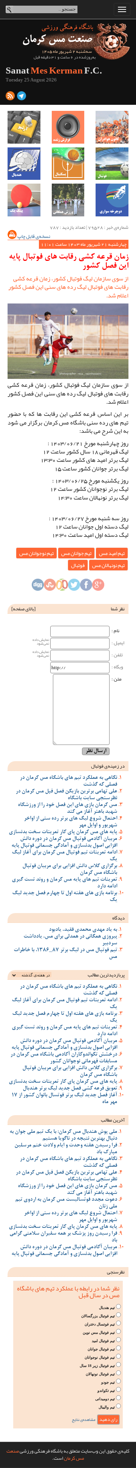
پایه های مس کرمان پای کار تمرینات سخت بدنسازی (63, 832)
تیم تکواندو (106, 1390)
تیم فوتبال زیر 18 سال (97, 1366)
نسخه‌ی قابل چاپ (33, 236)
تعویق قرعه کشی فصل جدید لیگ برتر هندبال (70, 1089)
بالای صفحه (23, 609)
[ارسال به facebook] (86, 587)
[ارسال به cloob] (62, 587)
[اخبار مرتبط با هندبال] (24, 163)
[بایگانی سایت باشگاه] (24, 127)
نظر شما (118, 609)
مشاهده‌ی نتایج (84, 1420)
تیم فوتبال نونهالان (100, 1374)
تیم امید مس (112, 553)
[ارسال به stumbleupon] (50, 587)
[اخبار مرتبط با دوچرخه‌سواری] (112, 200)
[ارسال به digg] (38, 587)
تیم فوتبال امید (103, 1341)
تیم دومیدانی (105, 1399)
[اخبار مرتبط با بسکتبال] (68, 163)
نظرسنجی (116, 1272)
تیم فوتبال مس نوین (99, 1332)
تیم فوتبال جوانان (101, 1349)
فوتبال (78, 565)
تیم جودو (108, 1382)
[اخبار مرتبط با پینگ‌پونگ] (24, 200)
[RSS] (10, 97)
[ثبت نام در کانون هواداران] (112, 127)
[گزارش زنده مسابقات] (68, 127)
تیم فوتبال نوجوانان (99, 1357)
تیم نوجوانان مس (36, 553)
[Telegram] (21, 97)
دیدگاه (118, 918)
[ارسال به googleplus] (98, 587)
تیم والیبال (106, 1407)
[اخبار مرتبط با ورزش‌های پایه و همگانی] (68, 200)
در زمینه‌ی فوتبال (108, 766)
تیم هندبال (107, 1308)
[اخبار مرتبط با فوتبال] (112, 163)
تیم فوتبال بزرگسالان (98, 1316)
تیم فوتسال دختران (99, 1324)
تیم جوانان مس (76, 553)
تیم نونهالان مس (108, 565)
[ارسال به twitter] (74, 587)
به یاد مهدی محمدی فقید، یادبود (83, 930)
